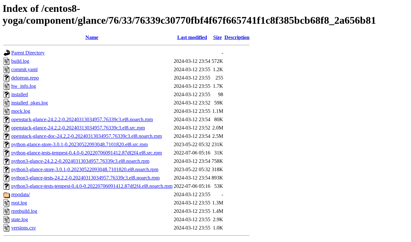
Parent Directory (28, 52)
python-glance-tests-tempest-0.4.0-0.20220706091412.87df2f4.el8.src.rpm (86, 152)
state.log (19, 219)
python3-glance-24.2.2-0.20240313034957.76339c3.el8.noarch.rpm (80, 161)
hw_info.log (23, 86)
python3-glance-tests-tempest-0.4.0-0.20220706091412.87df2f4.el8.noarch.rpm (91, 186)
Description (236, 37)
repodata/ (20, 194)
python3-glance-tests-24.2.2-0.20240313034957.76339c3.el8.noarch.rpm (85, 177)
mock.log (20, 111)
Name (91, 37)
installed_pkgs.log (29, 102)
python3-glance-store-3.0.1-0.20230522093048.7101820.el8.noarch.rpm (84, 169)
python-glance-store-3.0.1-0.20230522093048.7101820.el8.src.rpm (79, 144)
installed (19, 94)
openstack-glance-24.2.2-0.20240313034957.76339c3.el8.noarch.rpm (82, 119)
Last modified (192, 37)
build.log (20, 61)
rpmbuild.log (24, 211)
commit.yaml (24, 69)
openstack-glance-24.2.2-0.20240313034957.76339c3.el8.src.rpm (78, 127)
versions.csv (23, 227)
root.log (19, 202)
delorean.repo (25, 77)
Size (217, 37)
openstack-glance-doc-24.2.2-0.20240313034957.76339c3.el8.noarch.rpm (86, 136)
